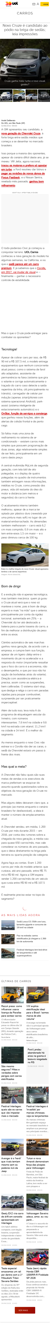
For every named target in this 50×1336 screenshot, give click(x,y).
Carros (25, 13)
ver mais (23, 1310)
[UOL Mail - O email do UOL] (33, 4)
